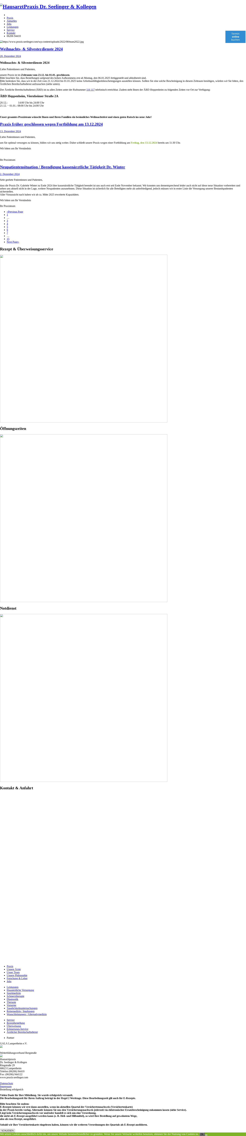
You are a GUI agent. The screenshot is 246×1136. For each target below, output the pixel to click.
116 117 (90, 89)
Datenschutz (6, 1083)
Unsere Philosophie (17, 975)
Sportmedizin (14, 993)
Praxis (10, 17)
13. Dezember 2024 (10, 131)
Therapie (11, 1002)
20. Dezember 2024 (10, 56)
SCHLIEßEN (7, 1130)
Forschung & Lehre (17, 978)
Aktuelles (12, 20)
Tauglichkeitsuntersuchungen (22, 1008)
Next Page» (13, 241)
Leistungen (12, 27)
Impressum (6, 1086)
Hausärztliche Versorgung (20, 990)
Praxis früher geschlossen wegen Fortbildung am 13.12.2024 (51, 124)
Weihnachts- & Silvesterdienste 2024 (31, 49)
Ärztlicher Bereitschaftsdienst (22, 1032)
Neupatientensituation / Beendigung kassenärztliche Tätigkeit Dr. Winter (62, 167)
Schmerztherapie (15, 996)
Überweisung (14, 1026)
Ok (202, 1134)
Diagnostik (12, 999)
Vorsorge (11, 1005)
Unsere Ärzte (14, 969)
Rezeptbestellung (16, 1023)
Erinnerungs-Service (17, 1029)
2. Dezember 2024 (10, 174)
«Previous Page (15, 211)
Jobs (9, 23)
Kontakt (11, 33)
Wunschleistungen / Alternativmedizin (27, 1014)
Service (11, 30)
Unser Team (13, 972)
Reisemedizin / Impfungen (20, 1011)
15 (8, 238)
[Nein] (206, 1134)
